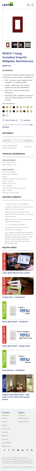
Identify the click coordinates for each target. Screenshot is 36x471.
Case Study (6, 141)
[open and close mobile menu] (32, 5)
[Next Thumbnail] (33, 45)
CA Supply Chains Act (26, 461)
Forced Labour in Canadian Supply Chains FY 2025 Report (17, 463)
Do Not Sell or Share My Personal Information (14, 457)
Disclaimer (17, 461)
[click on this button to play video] (14, 45)
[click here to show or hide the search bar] (28, 5)
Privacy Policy (9, 461)
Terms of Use (21, 459)
